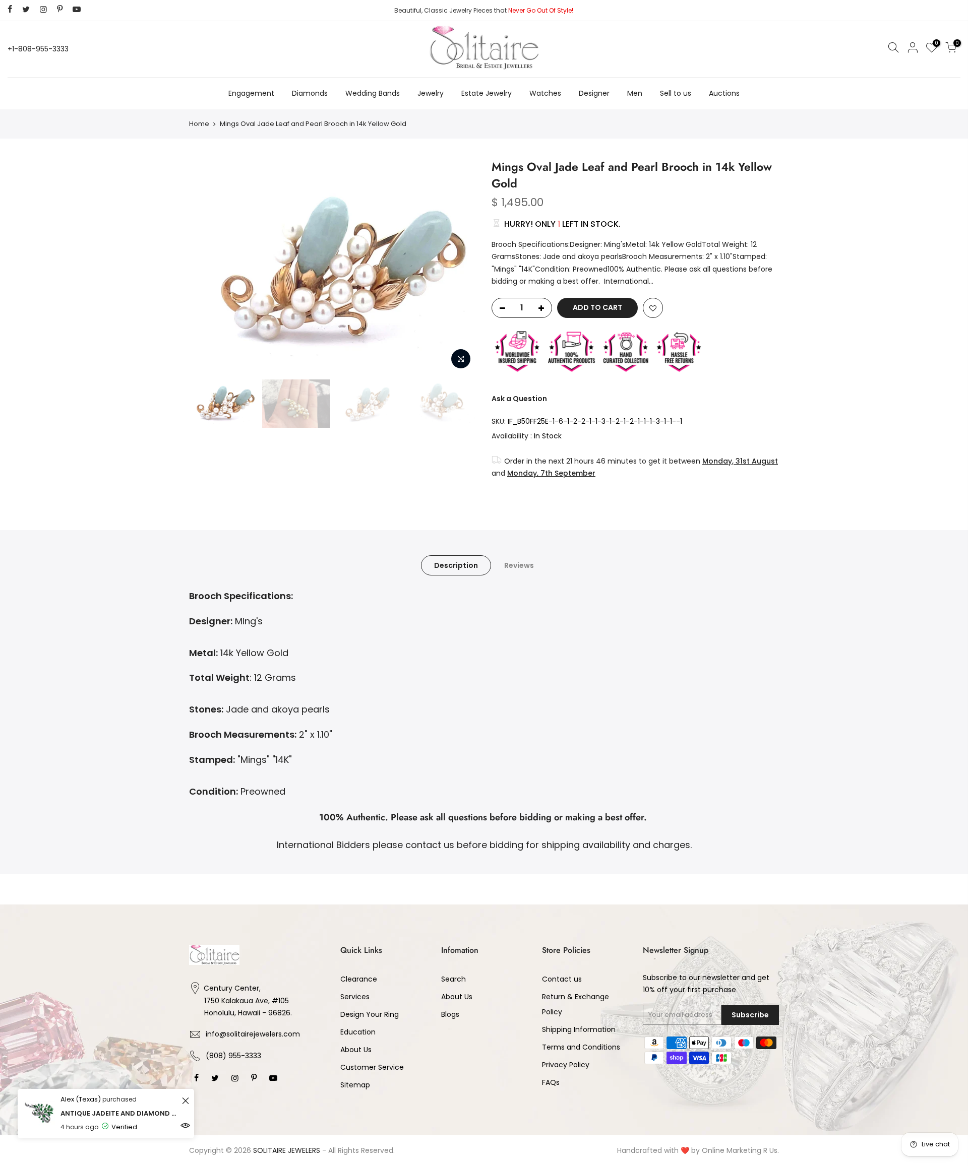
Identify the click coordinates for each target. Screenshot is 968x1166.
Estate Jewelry (486, 93)
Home (199, 123)
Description (456, 565)
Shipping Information (579, 1029)
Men (634, 93)
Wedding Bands (372, 93)
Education (358, 1032)
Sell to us (675, 93)
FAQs (551, 1082)
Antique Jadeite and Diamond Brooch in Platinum (119, 1113)
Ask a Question (519, 399)
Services (355, 997)
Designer (594, 93)
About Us (356, 1050)
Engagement (251, 93)
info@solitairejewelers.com (253, 1034)
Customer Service (372, 1067)
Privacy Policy (565, 1065)
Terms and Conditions (581, 1047)
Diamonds (310, 93)
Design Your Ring (369, 1014)
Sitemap (355, 1085)
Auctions (724, 93)
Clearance (358, 979)
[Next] (459, 267)
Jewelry (430, 93)
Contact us (562, 979)
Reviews (519, 565)
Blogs (450, 1014)
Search (453, 979)
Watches (545, 93)
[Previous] (207, 267)
